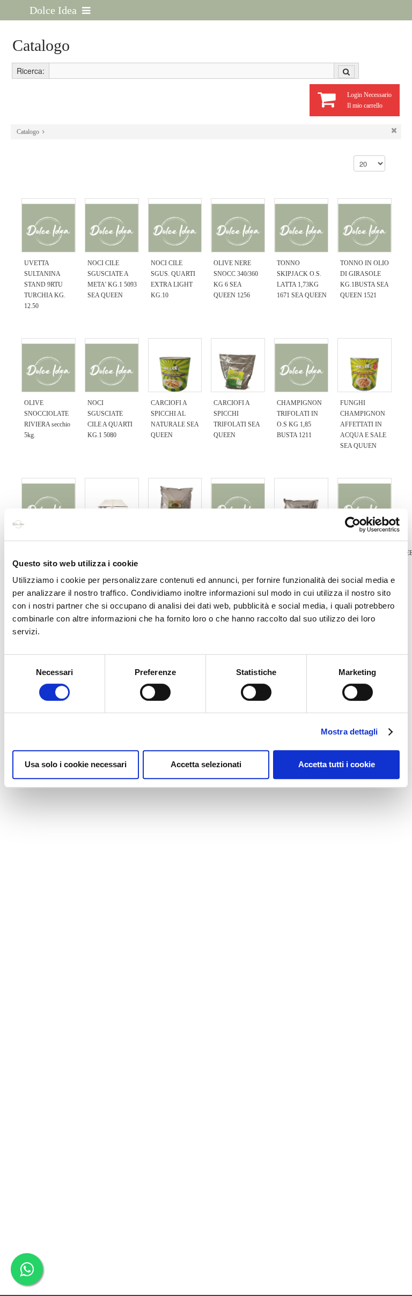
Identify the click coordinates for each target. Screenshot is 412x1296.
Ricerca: (31, 70)
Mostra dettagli (349, 731)
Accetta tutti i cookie (336, 764)
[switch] (155, 692)
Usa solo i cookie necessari (76, 764)
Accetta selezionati (206, 764)
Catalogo (28, 132)
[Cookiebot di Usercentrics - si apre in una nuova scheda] (353, 524)
